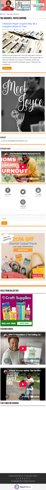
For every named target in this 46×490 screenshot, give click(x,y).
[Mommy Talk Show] (23, 5)
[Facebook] (18, 478)
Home (3, 14)
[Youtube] (25, 478)
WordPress (19, 476)
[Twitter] (20, 478)
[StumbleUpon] (27, 478)
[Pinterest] (22, 478)
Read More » (7, 68)
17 (25, 29)
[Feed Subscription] (45, 18)
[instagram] (29, 478)
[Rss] (16, 478)
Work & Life (18, 29)
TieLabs (35, 476)
